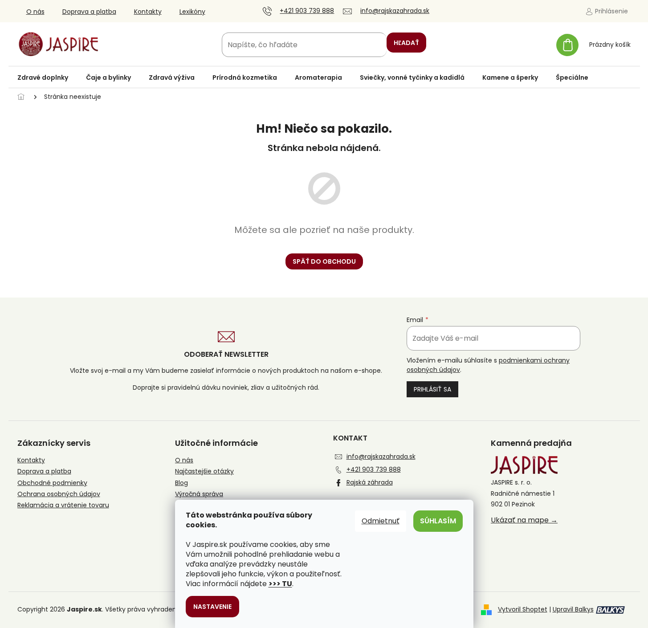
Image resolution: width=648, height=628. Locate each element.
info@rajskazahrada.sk (381, 456)
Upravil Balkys (573, 609)
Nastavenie (212, 606)
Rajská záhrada (369, 482)
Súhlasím (438, 521)
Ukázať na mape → (524, 520)
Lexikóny (192, 11)
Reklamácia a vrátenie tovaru (63, 505)
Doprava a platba (89, 11)
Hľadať (406, 42)
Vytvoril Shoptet (522, 609)
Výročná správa (199, 494)
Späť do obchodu (324, 261)
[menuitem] (42, 77)
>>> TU (280, 584)
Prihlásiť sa (432, 389)
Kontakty (148, 11)
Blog (181, 483)
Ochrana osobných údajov (58, 494)
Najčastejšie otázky (204, 471)
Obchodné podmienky (52, 483)
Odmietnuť (380, 521)
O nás (35, 11)
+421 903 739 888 (373, 469)
